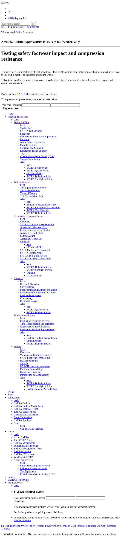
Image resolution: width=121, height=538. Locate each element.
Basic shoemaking (29, 360)
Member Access (15, 482)
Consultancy (26, 298)
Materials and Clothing (31, 148)
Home (11, 114)
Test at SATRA (21, 122)
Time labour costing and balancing (37, 323)
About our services (23, 460)
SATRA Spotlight (23, 420)
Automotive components (32, 142)
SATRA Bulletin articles (38, 176)
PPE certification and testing (34, 468)
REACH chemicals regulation (35, 366)
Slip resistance (27, 287)
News (10, 394)
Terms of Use (68, 525)
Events (11, 391)
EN (18, 27)
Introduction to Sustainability (34, 374)
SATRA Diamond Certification (35, 258)
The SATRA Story (23, 440)
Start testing (26, 128)
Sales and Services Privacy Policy (18, 525)
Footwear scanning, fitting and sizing (38, 289)
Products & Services (18, 116)
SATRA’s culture (22, 451)
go (33, 24)
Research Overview (30, 284)
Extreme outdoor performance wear (37, 292)
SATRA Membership (27, 94)
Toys (22, 153)
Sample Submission (30, 159)
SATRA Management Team (28, 448)
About (11, 431)
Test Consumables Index (32, 196)
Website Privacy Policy (48, 525)
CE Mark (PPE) (34, 173)
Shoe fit (24, 363)
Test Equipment (21, 182)
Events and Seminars (30, 372)
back (16, 119)
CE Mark (24, 241)
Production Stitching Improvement (37, 329)
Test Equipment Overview (33, 187)
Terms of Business (85, 525)
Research (18, 278)
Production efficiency (24, 315)
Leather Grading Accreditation (35, 230)
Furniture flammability (31, 369)
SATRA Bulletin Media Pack (28, 406)
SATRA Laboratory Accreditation (43, 207)
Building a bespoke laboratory (41, 204)
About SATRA (21, 437)
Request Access (10, 108)
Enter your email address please (29, 498)
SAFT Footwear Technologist (35, 250)
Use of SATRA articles (31, 428)
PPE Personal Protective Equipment (38, 136)
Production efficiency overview (35, 321)
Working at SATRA (24, 457)
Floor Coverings (28, 145)
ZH (37, 27)
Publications (14, 397)
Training (30, 272)
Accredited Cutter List (31, 238)
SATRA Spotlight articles (39, 179)
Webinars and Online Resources (17, 32)
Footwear (25, 133)
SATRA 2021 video (24, 454)
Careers (111, 525)
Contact (11, 477)
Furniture (24, 139)
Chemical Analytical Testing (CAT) (37, 156)
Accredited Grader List (31, 233)
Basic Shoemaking (23, 417)
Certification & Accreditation (28, 216)
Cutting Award (27, 235)
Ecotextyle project (29, 301)
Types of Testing (28, 193)
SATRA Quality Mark (37, 170)
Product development (30, 295)
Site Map (100, 525)
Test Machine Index (30, 190)
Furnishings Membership (26, 445)
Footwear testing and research (35, 465)
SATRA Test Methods (31, 131)
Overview (25, 221)
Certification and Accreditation (41, 389)
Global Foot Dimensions (26, 414)
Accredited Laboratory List (33, 227)
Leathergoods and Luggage (33, 150)
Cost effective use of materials (35, 326)
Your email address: (11, 105)
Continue (19, 501)
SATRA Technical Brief (26, 409)
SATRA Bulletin (22, 403)
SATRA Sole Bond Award (33, 255)
